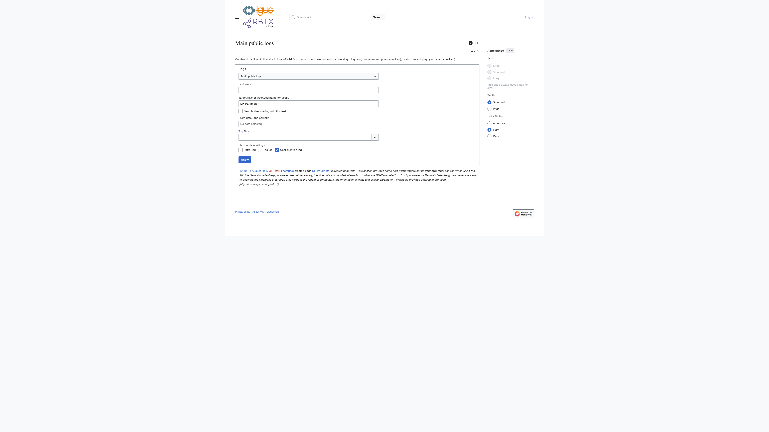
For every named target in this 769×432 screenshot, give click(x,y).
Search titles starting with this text (265, 111)
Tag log (268, 149)
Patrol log (250, 149)
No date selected (251, 123)
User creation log (291, 149)
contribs (288, 170)
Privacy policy (242, 211)
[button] (237, 17)
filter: (244, 131)
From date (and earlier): (254, 117)
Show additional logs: (252, 145)
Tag (241, 131)
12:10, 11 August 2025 (254, 170)
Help (476, 43)
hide (510, 50)
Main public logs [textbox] (251, 76)
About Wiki (258, 211)
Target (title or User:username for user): (264, 97)
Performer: (245, 84)
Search (377, 17)
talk (278, 170)
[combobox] (309, 76)
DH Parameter (321, 170)
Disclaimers (273, 211)
